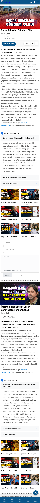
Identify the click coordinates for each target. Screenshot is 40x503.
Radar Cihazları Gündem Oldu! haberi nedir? (20, 138)
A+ (36, 44)
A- (33, 44)
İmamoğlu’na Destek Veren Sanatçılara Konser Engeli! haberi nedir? (20, 385)
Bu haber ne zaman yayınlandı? (20, 177)
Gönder (7, 275)
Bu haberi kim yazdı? (20, 183)
